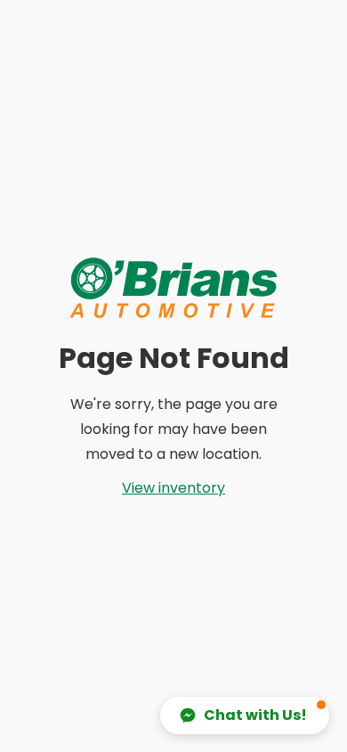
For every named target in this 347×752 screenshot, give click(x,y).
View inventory (173, 488)
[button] (244, 715)
